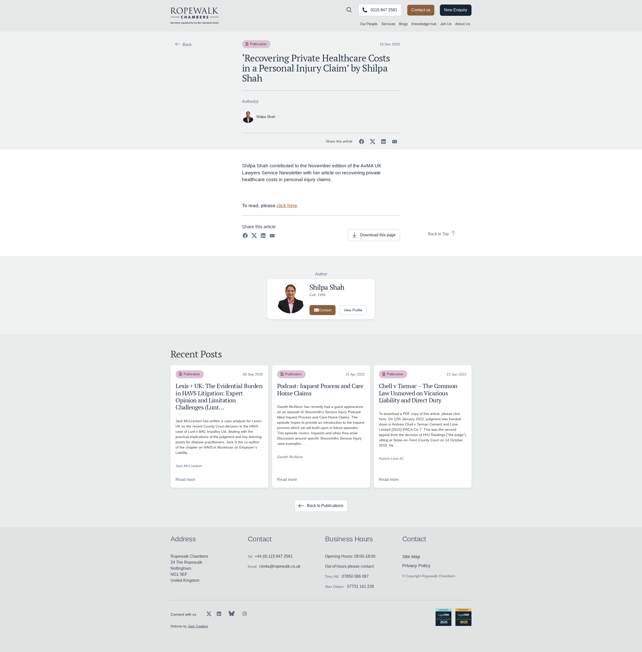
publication (258, 44)
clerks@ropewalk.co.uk (279, 566)
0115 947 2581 (384, 10)
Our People (368, 23)
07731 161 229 (360, 586)
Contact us (420, 10)
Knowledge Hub (424, 23)
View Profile (353, 310)
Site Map (411, 556)
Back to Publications (325, 505)
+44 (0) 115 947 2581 (274, 556)
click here (287, 205)
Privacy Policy (416, 565)
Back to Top (438, 234)
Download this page (378, 235)
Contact (325, 310)
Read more (185, 479)
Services (388, 23)
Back (187, 44)
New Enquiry (455, 10)
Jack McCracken (189, 466)
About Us (462, 23)
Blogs (403, 23)
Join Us (445, 23)
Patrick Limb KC (391, 459)
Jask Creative (198, 626)
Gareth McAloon (290, 457)
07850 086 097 (355, 576)
